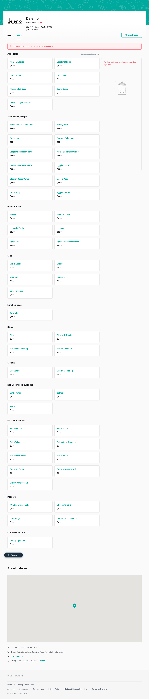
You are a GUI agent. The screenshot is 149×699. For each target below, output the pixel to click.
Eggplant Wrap (63, 192)
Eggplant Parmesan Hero (21, 152)
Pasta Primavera (64, 214)
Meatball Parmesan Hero (68, 152)
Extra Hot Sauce (17, 469)
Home (9, 685)
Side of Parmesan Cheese (21, 483)
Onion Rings (62, 75)
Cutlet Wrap (15, 192)
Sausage (61, 277)
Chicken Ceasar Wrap (19, 179)
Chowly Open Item (18, 540)
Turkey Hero (62, 125)
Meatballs (14, 277)
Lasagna (60, 228)
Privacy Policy (54, 689)
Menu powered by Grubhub (90, 54)
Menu (9, 36)
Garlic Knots (62, 89)
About (19, 36)
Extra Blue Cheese (18, 456)
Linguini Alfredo (17, 228)
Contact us (23, 689)
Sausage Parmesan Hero (21, 165)
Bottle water (15, 393)
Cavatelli (14, 313)
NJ (15, 685)
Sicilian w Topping (65, 371)
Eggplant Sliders (64, 62)
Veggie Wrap (62, 179)
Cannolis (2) (15, 518)
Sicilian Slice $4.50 (65, 349)
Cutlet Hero (15, 138)
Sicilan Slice (15, 371)
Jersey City (22, 685)
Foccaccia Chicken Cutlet (21, 125)
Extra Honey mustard (66, 469)
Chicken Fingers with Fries (21, 102)
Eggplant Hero (63, 165)
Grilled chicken (16, 291)
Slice (12, 335)
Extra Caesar (62, 428)
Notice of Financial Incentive (76, 689)
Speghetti (14, 242)
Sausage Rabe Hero (65, 138)
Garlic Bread (15, 75)
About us (11, 689)
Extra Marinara (16, 428)
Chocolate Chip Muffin (67, 518)
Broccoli (60, 264)
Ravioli (13, 214)
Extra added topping (19, 349)
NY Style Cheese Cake (19, 505)
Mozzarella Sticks (18, 89)
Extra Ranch (62, 456)
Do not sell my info (99, 689)
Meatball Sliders (17, 62)
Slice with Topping (65, 335)
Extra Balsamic (16, 442)
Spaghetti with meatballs (68, 242)
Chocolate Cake (64, 505)
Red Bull (13, 406)
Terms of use (38, 689)
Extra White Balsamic (66, 442)
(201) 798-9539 (32, 30)
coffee (60, 393)
